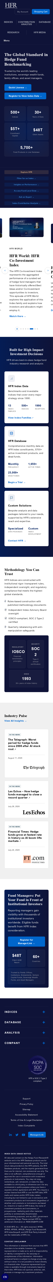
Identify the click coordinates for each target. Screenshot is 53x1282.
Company (12, 1043)
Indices (11, 1011)
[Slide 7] (37, 328)
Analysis (12, 1032)
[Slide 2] (23, 328)
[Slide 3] (25, 328)
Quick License (16, 87)
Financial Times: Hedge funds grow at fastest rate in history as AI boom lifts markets (25, 836)
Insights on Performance (25, 184)
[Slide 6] (35, 328)
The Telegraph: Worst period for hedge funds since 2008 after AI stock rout (24, 744)
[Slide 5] (31, 328)
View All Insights (14, 720)
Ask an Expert (25, 197)
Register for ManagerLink (25, 941)
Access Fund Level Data (25, 191)
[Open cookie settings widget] (5, 1277)
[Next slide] (48, 270)
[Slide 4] (28, 328)
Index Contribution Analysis (25, 203)
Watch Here (16, 316)
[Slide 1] (20, 328)
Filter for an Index (25, 178)
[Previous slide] (5, 270)
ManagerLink (38, 1134)
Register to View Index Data (24, 96)
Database (13, 1022)
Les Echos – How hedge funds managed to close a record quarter (25, 794)
